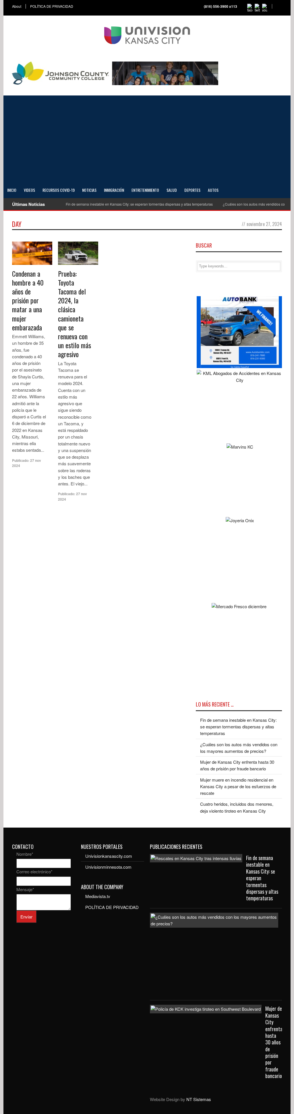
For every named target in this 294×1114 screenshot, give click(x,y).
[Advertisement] (147, 138)
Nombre (24, 854)
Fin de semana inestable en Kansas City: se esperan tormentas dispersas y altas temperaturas (139, 204)
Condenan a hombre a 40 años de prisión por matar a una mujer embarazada (28, 300)
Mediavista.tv (97, 896)
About (16, 6)
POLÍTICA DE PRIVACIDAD (51, 6)
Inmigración (114, 190)
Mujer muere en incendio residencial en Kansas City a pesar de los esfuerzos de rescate (238, 786)
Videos (29, 190)
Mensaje (25, 889)
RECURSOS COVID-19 (58, 190)
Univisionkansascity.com (108, 856)
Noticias (89, 190)
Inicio (11, 190)
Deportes (192, 190)
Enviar (26, 917)
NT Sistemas (198, 1099)
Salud (172, 190)
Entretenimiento (145, 190)
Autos (213, 190)
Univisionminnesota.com (108, 867)
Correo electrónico (34, 871)
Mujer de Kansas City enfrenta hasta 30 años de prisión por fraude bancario (274, 1042)
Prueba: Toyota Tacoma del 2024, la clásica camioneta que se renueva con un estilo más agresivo (74, 313)
